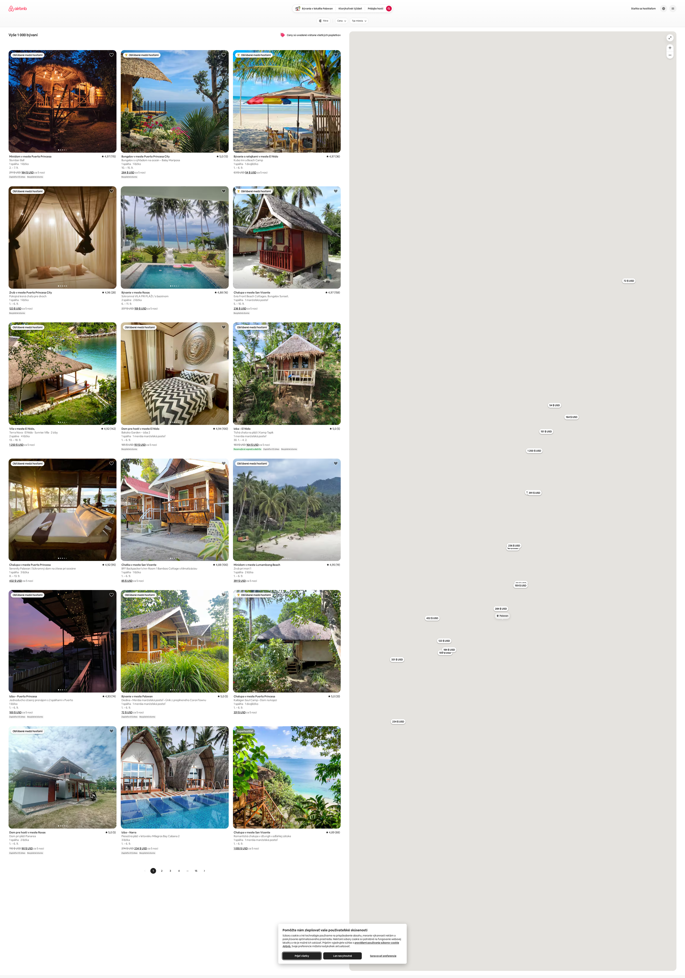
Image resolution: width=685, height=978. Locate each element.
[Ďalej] (204, 871)
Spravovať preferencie (383, 955)
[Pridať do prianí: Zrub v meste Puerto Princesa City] (111, 191)
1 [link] (153, 870)
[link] (145, 871)
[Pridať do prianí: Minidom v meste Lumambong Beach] (336, 463)
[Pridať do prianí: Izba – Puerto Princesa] (111, 594)
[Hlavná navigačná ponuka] (672, 8)
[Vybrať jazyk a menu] (663, 8)
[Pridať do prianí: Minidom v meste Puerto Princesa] (111, 55)
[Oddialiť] (670, 55)
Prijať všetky (302, 955)
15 (196, 870)
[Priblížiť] (670, 47)
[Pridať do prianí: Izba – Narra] (224, 731)
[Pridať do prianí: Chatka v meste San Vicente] (224, 463)
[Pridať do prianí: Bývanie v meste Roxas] (224, 191)
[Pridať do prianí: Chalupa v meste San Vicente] (336, 191)
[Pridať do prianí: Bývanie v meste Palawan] (224, 594)
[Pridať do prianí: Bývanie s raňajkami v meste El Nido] (336, 55)
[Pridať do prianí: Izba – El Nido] (336, 327)
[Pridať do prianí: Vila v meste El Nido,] (111, 327)
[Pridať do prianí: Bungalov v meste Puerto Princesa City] (224, 55)
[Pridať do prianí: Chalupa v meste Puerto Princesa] (111, 463)
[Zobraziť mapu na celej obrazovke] (670, 37)
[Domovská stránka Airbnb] (18, 8)
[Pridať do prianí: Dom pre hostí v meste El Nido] (224, 327)
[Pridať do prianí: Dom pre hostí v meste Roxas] (111, 731)
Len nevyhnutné (342, 955)
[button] (27, 172)
